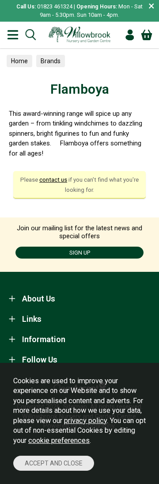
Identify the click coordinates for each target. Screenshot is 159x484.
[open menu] (12, 34)
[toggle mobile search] (30, 34)
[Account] (129, 35)
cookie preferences (59, 440)
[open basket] (146, 35)
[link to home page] (79, 35)
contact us (53, 179)
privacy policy (85, 420)
